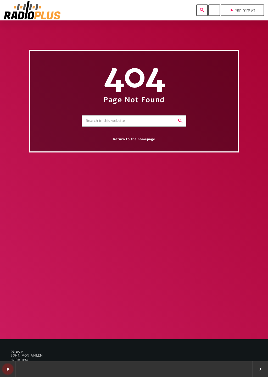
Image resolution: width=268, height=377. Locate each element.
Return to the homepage (134, 139)
